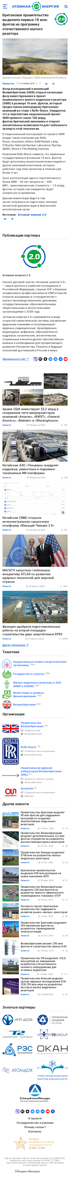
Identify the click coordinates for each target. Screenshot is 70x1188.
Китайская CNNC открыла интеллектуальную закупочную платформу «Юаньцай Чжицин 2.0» (28, 521)
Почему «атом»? (35, 1127)
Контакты (35, 1131)
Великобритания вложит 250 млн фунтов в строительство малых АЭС (44, 945)
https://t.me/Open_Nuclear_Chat (55, 359)
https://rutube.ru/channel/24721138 (40, 359)
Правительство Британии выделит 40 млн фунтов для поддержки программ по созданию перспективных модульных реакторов (43, 818)
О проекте (35, 1118)
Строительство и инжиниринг (40, 751)
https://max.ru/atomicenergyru (35, 359)
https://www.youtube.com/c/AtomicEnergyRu (66, 359)
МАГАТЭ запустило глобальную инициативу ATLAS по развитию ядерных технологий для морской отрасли (28, 576)
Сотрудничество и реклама (35, 1122)
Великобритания (24, 704)
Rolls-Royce (28, 747)
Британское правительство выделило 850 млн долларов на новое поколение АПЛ (41, 873)
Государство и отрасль (28, 673)
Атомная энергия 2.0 (32, 214)
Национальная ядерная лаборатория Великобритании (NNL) (41, 771)
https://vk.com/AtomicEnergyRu (61, 359)
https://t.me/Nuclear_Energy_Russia (50, 359)
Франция (29, 796)
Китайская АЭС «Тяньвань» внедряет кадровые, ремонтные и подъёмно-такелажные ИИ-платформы (30, 469)
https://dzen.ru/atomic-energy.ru (45, 359)
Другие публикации (14, 645)
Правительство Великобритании (32, 724)
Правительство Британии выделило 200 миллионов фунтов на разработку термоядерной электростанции (43, 927)
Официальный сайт (14, 359)
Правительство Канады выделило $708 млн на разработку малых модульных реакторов (42, 855)
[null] (46, 84)
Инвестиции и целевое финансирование (28, 694)
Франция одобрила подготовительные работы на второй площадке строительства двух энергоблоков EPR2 (32, 630)
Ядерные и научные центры (39, 779)
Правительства (32, 730)
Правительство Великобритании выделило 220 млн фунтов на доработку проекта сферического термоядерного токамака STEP (42, 891)
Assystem (27, 788)
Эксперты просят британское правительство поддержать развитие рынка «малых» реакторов (44, 909)
